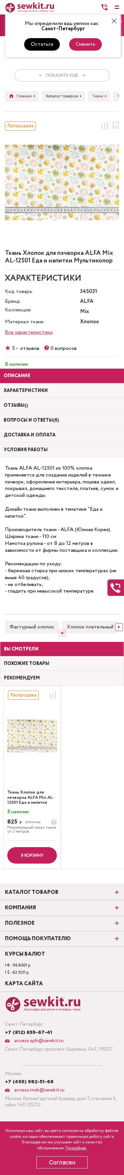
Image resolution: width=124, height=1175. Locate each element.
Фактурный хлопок (32, 627)
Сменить (85, 44)
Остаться (42, 44)
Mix (84, 312)
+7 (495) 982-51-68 (29, 1082)
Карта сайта (24, 984)
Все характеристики (29, 332)
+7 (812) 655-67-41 (28, 1033)
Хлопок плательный (90, 627)
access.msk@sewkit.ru (38, 1090)
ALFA (86, 302)
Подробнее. (76, 1148)
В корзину (32, 855)
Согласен (62, 1162)
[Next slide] (119, 627)
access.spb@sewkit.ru (38, 1040)
